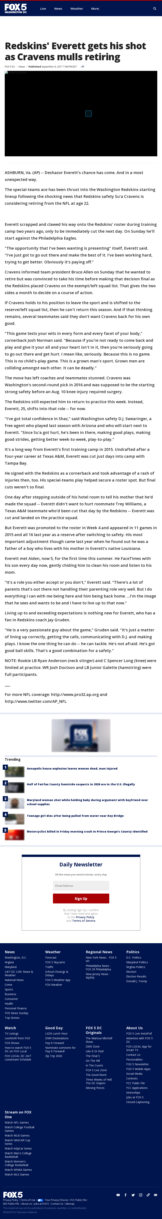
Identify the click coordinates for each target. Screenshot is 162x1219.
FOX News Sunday (16, 1013)
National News (14, 980)
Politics (132, 951)
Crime (8, 985)
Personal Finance (16, 1008)
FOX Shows (12, 1043)
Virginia (9, 962)
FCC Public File (135, 1083)
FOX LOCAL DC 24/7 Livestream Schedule (18, 1057)
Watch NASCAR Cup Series (17, 1142)
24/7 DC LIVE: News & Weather (19, 973)
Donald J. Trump (136, 981)
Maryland (11, 967)
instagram (141, 1195)
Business (10, 994)
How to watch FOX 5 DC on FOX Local (18, 1049)
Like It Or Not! (95, 1051)
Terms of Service (83, 921)
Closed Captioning (137, 1102)
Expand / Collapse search (155, 9)
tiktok (148, 1195)
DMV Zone (93, 1046)
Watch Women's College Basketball (16, 1163)
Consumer (11, 999)
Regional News (99, 951)
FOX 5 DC (10, 66)
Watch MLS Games (17, 1174)
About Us (134, 1027)
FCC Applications (137, 1088)
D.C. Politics (133, 957)
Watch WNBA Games (18, 1170)
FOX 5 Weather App (57, 980)
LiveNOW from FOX (17, 1038)
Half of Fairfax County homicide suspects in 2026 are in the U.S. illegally (81, 784)
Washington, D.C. (16, 957)
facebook (125, 1195)
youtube (118, 1195)
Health (9, 1003)
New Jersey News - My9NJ (98, 975)
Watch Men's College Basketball (18, 1155)
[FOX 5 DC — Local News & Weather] (18, 8)
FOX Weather (53, 985)
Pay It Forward (54, 1043)
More (95, 8)
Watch (10, 1027)
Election (131, 972)
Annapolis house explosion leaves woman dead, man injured (72, 768)
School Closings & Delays (56, 973)
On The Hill (93, 1060)
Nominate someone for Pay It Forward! (60, 1049)
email (156, 1195)
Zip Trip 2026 (53, 1056)
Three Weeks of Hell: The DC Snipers (99, 1081)
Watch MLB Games (17, 1135)
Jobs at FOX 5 (135, 1097)
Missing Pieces (95, 1088)
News (22, 66)
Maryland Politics (137, 962)
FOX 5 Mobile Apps (138, 1069)
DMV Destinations (57, 1038)
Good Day (54, 1027)
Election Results (136, 976)
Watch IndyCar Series (18, 1148)
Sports (9, 989)
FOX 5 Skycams (55, 962)
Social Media (134, 1073)
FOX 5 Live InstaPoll (139, 1033)
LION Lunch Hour (56, 1033)
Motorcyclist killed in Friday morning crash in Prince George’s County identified (87, 831)
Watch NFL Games (17, 1122)
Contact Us (133, 1055)
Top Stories (12, 1018)
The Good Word (96, 1075)
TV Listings (12, 1033)
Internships (133, 1092)
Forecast (51, 957)
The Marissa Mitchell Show (99, 1040)
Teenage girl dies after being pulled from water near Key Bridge (75, 816)
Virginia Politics (135, 967)
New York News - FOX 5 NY (101, 959)
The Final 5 (93, 1056)
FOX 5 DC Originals (94, 1030)
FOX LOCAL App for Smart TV (139, 1048)
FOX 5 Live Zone (96, 1070)
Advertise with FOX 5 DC (139, 1040)
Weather (53, 951)
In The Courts (94, 1065)
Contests (132, 1078)
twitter (133, 1195)
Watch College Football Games (19, 1129)
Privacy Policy (85, 917)
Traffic (49, 967)
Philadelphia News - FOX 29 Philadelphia (98, 967)
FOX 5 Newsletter (137, 1064)
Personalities (134, 1059)
